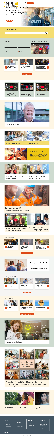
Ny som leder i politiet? (23, 48)
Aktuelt (7, 51)
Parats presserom (19, 422)
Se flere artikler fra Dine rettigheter (27, 314)
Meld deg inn (9, 20)
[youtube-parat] (7, 433)
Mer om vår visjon (31, 425)
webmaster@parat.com (43, 424)
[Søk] (25, 3)
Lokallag (21, 51)
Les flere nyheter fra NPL (27, 74)
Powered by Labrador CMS (27, 435)
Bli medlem (30, 3)
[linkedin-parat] (5, 433)
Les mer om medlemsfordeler (27, 253)
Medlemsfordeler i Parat (10, 48)
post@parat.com (42, 423)
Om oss (7, 46)
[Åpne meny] (49, 3)
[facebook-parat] (6, 433)
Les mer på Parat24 (27, 292)
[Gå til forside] (13, 4)
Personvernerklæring (20, 426)
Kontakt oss (21, 46)
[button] (6, 67)
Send (46, 33)
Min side (37, 3)
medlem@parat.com (43, 425)
